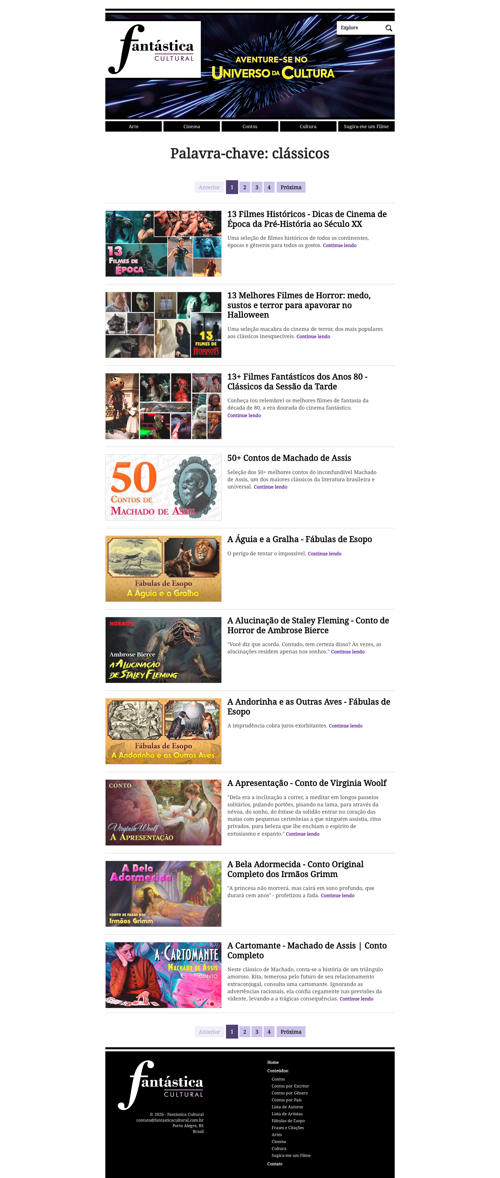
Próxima (291, 187)
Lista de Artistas (287, 1114)
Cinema (191, 126)
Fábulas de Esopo (288, 1121)
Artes (277, 1135)
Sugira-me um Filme (366, 126)
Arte (134, 126)
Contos (249, 126)
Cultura (308, 126)
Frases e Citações (288, 1128)
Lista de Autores (287, 1107)
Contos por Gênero (290, 1093)
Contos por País (287, 1100)
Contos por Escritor (290, 1086)
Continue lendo (339, 245)
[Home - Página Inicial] (149, 73)
